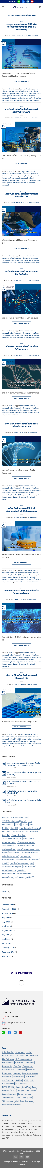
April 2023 (6, 926)
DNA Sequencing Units (24, 1059)
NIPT (8, 831)
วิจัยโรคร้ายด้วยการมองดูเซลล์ (11, 867)
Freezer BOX (31, 1070)
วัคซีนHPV (5, 863)
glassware (17, 1073)
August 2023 (7, 913)
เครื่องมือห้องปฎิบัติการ (24, 874)
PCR (32, 1080)
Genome (25, 824)
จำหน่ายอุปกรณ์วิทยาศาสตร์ (31, 100)
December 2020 (9, 952)
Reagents (5, 1091)
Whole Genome (28, 838)
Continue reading (21, 81)
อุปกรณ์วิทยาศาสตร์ (30, 93)
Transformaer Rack (24, 1094)
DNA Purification (8, 1059)
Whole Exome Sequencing (24, 1101)
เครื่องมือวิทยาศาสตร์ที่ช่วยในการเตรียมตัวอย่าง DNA (21, 195)
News (21, 21)
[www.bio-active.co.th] (21, 7)
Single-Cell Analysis (18, 835)
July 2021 (5, 934)
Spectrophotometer (9, 1094)
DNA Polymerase (32, 1055)
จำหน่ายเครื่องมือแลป (19, 96)
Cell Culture (20, 1055)
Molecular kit (30, 1077)
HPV (31, 824)
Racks (34, 1087)
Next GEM (14, 828)
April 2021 (6, 939)
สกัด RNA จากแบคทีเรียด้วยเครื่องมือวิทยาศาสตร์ (21, 348)
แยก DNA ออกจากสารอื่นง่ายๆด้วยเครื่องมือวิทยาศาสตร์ (21, 425)
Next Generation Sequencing (30, 828)
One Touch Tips (7, 1080)
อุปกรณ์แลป (18, 100)
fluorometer (21, 1070)
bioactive (5, 817)
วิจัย (31, 863)
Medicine (5, 828)
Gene (18, 824)
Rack (18, 1087)
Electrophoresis (7, 1062)
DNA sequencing (8, 824)
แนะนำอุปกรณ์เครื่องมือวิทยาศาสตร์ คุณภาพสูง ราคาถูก (21, 111)
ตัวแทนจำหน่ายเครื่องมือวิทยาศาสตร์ (21, 98)
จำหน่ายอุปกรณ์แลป (26, 89)
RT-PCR (13, 1091)
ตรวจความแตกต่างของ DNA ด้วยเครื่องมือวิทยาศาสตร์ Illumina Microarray (21, 27)
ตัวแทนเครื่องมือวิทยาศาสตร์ (10, 410)
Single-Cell (5, 835)
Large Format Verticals (30, 1073)
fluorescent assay (8, 1070)
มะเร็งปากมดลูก (25, 856)
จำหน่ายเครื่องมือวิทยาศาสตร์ (10, 260)
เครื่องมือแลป (9, 100)
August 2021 (7, 930)
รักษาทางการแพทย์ (8, 860)
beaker (29, 1052)
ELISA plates (19, 1062)
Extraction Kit (7, 1066)
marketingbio (33, 36)
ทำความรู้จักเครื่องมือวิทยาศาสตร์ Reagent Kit (21, 677)
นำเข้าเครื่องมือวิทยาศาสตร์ (32, 263)
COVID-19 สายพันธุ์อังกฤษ (10, 821)
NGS (3, 831)
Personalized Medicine (20, 831)
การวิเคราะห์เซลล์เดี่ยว (8, 842)
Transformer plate (8, 1098)
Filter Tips (17, 1066)
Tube (18, 1098)
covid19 (23, 821)
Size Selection (31, 1091)
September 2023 (9, 909)
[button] (3, 7)
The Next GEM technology (11, 838)
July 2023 (6, 917)
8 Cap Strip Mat (7, 1052)
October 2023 (8, 904)
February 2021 (8, 947)
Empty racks (30, 1062)
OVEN (26, 1080)
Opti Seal (19, 1080)
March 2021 (6, 943)
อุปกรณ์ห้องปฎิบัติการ (16, 93)
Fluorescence (27, 1066)
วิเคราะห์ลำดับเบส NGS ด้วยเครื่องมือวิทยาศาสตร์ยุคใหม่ (22, 592)
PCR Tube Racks (21, 1084)
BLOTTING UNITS (8, 1055)
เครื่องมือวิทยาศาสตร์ (26, 260)
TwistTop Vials (27, 1098)
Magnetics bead (18, 1077)
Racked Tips (26, 1087)
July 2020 (6, 956)
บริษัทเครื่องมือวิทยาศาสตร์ (23, 91)
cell (26, 817)
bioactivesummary (17, 817)
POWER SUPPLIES (8, 1087)
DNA (30, 821)
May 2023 (6, 922)
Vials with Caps (7, 1101)
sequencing (34, 831)
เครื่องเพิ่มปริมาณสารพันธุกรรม (11, 1105)
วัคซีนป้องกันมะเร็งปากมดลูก (19, 863)
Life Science (6, 1077)
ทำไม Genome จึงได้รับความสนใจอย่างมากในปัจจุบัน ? (23, 783)
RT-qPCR (21, 1091)
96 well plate (19, 1052)
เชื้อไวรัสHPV (30, 877)
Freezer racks (6, 1073)
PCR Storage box (8, 1084)
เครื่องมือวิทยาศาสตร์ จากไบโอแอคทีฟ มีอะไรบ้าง (21, 273)
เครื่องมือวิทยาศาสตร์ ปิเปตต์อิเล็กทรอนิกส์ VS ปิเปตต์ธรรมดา (21, 510)
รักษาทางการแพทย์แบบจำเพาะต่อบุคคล (27, 860)
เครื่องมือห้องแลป (15, 173)
